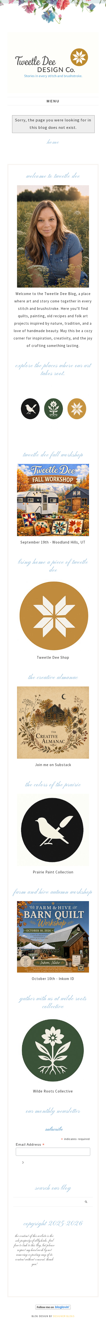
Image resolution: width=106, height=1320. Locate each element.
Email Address (30, 1144)
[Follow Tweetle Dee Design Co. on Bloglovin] (53, 1308)
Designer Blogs (63, 1316)
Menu (53, 101)
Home (53, 142)
